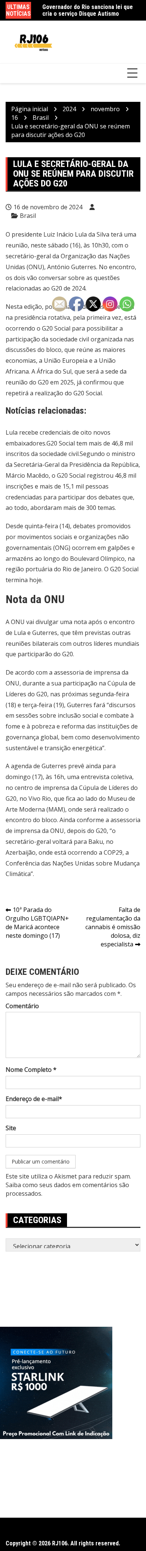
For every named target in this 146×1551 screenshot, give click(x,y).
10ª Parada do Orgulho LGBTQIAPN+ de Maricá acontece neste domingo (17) (37, 923)
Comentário (22, 1006)
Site (11, 1128)
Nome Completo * (31, 1069)
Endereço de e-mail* (34, 1099)
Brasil (28, 216)
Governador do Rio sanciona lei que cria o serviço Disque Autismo (87, 9)
